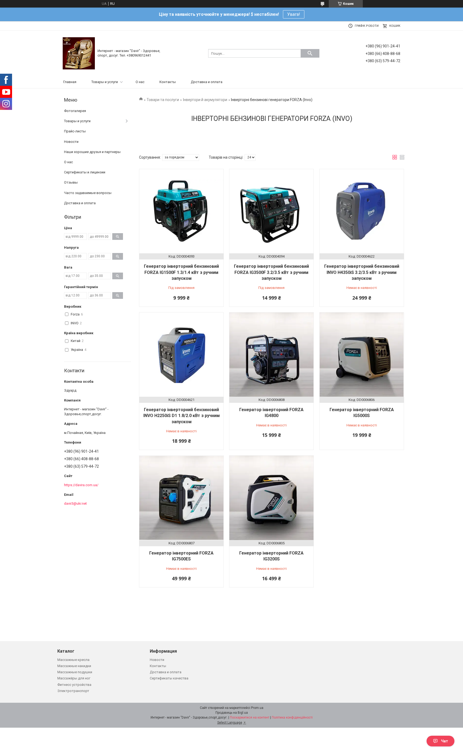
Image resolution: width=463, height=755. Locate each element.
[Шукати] (310, 53)
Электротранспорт (73, 691)
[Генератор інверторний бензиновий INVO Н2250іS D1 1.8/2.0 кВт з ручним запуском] (181, 355)
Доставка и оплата (206, 82)
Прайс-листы (75, 131)
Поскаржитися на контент (249, 717)
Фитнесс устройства (74, 685)
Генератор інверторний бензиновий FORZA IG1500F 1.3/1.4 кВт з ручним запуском (181, 272)
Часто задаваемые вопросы (87, 193)
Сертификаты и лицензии (84, 172)
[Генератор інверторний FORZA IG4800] (271, 355)
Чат (444, 741)
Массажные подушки (74, 672)
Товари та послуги (163, 100)
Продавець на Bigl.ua (231, 713)
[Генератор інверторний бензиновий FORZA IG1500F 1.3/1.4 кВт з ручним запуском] (181, 211)
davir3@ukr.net (75, 503)
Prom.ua (257, 708)
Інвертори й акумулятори (205, 100)
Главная (69, 82)
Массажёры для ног (73, 678)
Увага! (293, 14)
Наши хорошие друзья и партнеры (92, 152)
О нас (140, 82)
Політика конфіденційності (292, 717)
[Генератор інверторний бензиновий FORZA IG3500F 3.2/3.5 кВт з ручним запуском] (271, 211)
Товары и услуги (104, 82)
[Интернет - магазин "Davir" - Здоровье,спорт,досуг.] (79, 53)
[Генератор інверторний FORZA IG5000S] (362, 355)
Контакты (167, 82)
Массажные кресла (73, 660)
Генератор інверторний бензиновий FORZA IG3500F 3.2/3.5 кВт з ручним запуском (271, 272)
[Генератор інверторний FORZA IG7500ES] (181, 498)
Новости (71, 142)
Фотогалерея (75, 111)
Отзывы (71, 182)
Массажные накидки (74, 666)
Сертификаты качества (169, 678)
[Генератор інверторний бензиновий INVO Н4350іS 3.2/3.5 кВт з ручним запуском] (362, 211)
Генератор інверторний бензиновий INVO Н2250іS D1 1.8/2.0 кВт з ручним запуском (181, 415)
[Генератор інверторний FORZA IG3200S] (271, 498)
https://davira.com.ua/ (81, 485)
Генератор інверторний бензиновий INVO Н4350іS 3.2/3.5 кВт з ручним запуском (361, 272)
